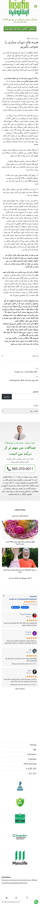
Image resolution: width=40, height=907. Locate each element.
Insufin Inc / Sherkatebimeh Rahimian (23, 599)
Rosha (29, 670)
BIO (34, 749)
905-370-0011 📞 (20, 468)
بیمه (37, 356)
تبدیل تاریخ (32, 773)
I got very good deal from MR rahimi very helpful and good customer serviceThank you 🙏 (20, 624)
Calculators (31, 754)
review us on (16, 607)
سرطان (34, 356)
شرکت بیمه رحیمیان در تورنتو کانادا (20, 19)
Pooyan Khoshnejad (25, 614)
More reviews (20, 689)
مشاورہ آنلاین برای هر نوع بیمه (20, 28)
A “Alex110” (28, 632)
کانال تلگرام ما (31, 768)
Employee (32, 759)
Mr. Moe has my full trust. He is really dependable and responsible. (21, 660)
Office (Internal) (30, 764)
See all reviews (25, 607)
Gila (30, 650)
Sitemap (33, 745)
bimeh (28, 38)
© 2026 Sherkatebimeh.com (11, 902)
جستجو (35, 391)
